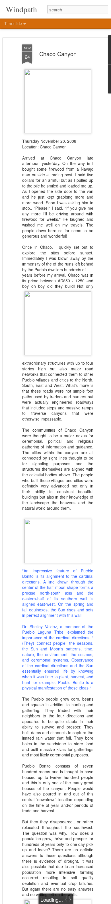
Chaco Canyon (58, 54)
